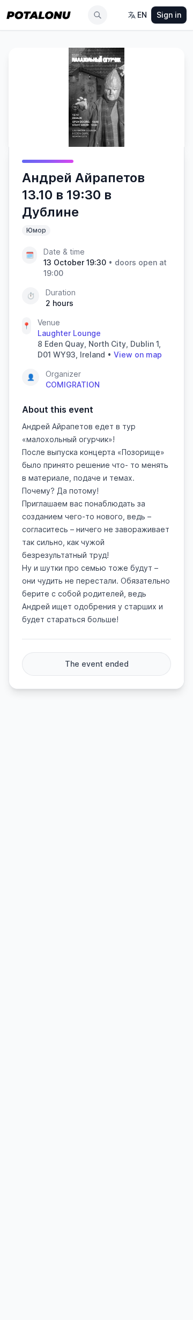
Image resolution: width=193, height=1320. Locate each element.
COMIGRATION (73, 384)
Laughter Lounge (69, 333)
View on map (138, 354)
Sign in (169, 14)
